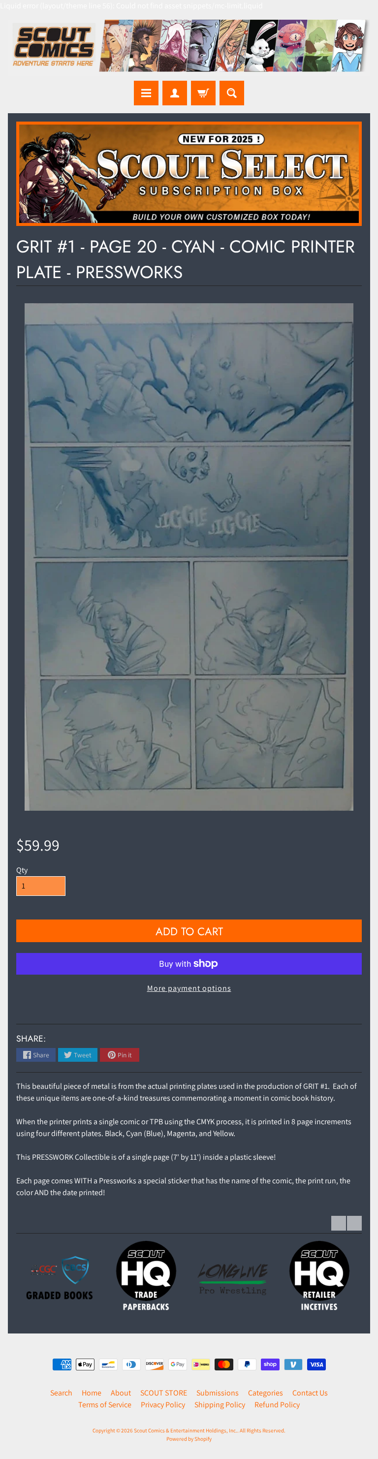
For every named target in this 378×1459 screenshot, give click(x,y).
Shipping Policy (219, 1404)
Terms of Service (104, 1404)
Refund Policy (277, 1404)
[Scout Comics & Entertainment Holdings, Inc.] (189, 48)
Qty (22, 870)
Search (61, 1393)
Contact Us (310, 1393)
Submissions (217, 1393)
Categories (265, 1393)
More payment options (189, 988)
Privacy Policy (163, 1404)
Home (91, 1393)
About (121, 1393)
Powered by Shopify (189, 1438)
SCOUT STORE (163, 1393)
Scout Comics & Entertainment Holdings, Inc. (185, 1430)
